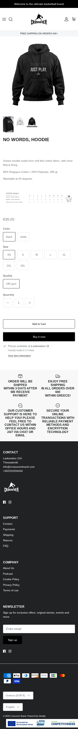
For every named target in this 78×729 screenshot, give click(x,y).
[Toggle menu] (4, 19)
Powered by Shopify (36, 716)
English (10, 706)
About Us (8, 568)
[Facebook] (4, 502)
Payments (9, 529)
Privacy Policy (11, 584)
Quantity (8, 294)
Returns (7, 540)
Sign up (12, 639)
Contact (7, 523)
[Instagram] (10, 502)
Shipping (8, 534)
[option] (39, 75)
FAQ (5, 545)
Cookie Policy (11, 579)
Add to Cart (39, 323)
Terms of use (11, 590)
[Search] (12, 19)
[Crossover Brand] (39, 19)
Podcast (8, 573)
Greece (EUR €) (15, 695)
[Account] (65, 19)
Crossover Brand (18, 716)
